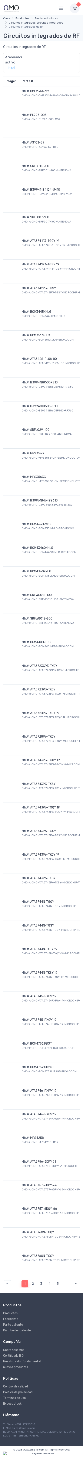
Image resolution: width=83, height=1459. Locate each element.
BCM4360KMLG (40, 571)
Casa (6, 18)
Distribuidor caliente (17, 1330)
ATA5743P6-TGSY (43, 831)
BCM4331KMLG (40, 524)
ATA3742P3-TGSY (43, 288)
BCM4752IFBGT (41, 1043)
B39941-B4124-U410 (45, 190)
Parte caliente (13, 1325)
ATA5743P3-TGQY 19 (45, 760)
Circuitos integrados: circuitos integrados (36, 22)
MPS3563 (37, 453)
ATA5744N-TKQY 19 (43, 949)
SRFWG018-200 (41, 618)
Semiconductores (46, 18)
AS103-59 (37, 142)
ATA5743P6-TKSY (43, 878)
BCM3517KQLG (40, 335)
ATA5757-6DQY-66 (43, 1209)
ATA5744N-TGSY (42, 925)
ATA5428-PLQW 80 (43, 359)
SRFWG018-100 (41, 595)
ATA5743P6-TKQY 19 (44, 854)
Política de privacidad (18, 1392)
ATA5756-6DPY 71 (43, 1161)
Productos (22, 18)
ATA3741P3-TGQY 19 (44, 241)
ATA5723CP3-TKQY (43, 666)
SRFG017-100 (39, 217)
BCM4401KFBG (40, 642)
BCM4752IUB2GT (42, 1067)
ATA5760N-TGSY (42, 1256)
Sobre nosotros (13, 1350)
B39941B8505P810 (44, 382)
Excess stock (12, 1403)
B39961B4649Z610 (44, 500)
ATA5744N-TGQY (42, 902)
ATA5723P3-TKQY (42, 689)
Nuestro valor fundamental (22, 1361)
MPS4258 (37, 1138)
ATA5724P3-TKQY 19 (44, 713)
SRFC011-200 (39, 166)
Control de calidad (15, 1386)
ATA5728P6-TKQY (42, 736)
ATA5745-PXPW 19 (43, 996)
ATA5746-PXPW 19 (43, 1091)
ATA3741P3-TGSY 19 (44, 264)
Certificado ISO (13, 1356)
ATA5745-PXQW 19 (43, 1020)
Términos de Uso (14, 1398)
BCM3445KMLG (40, 312)
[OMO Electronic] (11, 8)
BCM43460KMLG (41, 548)
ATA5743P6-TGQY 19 (45, 807)
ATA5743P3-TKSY (43, 784)
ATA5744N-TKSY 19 (43, 973)
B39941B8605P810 (44, 406)
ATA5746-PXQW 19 (43, 1114)
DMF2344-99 (39, 91)
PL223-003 (38, 115)
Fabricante (10, 1319)
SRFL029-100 (39, 430)
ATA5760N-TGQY (42, 1232)
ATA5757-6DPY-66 (43, 1185)
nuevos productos (15, 1367)
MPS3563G (38, 477)
